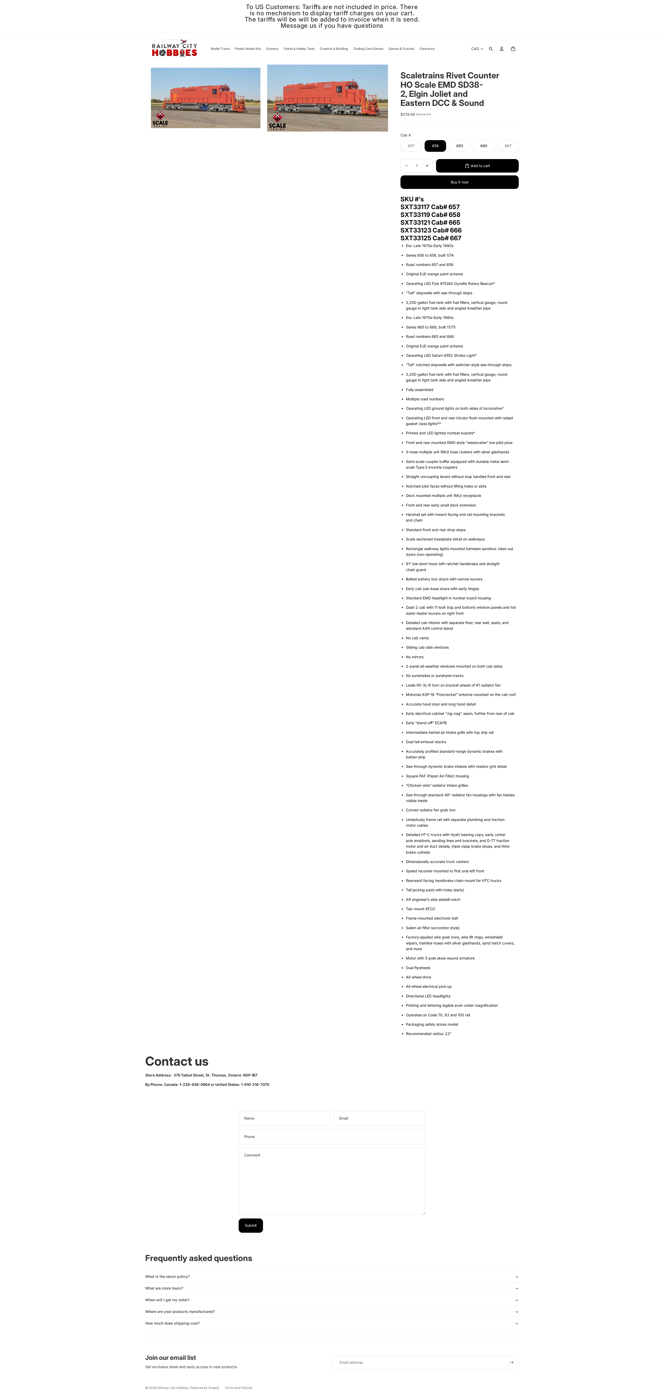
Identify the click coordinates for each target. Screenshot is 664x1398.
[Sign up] (511, 1362)
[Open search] (490, 48)
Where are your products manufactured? (180, 1311)
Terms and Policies (238, 1388)
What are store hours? (164, 1288)
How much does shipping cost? (172, 1323)
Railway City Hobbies (172, 1388)
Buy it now (459, 182)
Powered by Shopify (204, 1388)
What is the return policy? (167, 1276)
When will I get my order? (167, 1300)
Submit (251, 1225)
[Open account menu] (501, 48)
